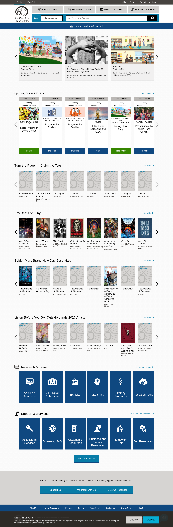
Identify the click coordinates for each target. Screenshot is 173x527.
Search (36, 18)
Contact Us (110, 508)
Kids (124, 2)
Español (31, 2)
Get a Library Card (148, 2)
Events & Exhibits (113, 9)
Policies (68, 508)
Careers (81, 508)
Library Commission (51, 508)
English (20, 2)
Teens (132, 2)
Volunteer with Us (86, 489)
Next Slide (157, 57)
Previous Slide (15, 57)
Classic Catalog (127, 508)
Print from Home (86, 458)
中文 (41, 2)
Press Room (95, 508)
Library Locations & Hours (87, 26)
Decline (134, 519)
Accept (151, 519)
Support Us (55, 489)
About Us (33, 508)
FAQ (141, 508)
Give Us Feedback (117, 489)
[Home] (21, 14)
